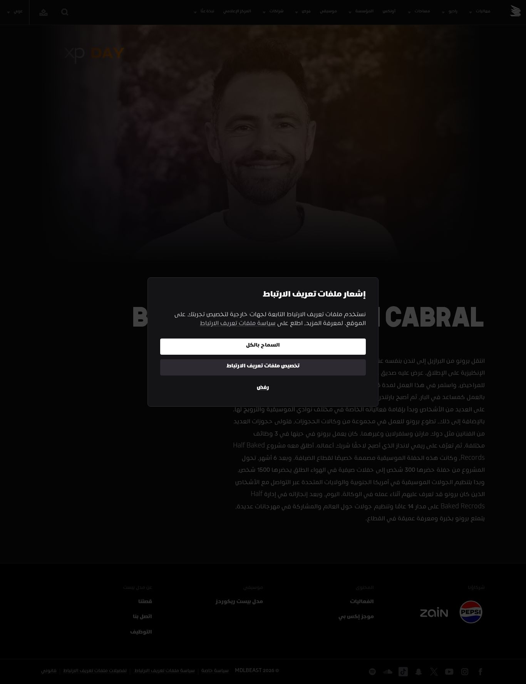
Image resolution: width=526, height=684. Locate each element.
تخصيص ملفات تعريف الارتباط (263, 367)
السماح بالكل (263, 346)
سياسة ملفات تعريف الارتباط (238, 324)
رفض (263, 388)
